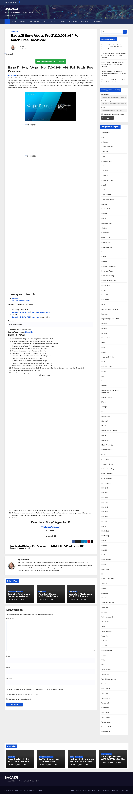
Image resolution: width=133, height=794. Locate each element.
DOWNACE (26, 312)
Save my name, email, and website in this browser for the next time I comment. (36, 689)
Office (103, 454)
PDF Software (106, 483)
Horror (103, 371)
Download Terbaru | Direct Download (50, 61)
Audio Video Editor (107, 199)
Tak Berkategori (107, 617)
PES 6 (103, 526)
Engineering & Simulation (110, 319)
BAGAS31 (11, 9)
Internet (104, 386)
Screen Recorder (107, 579)
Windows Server (107, 722)
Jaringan (104, 407)
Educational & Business (109, 309)
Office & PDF (105, 459)
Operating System (107, 464)
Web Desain (105, 689)
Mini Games (105, 426)
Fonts (103, 343)
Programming (106, 560)
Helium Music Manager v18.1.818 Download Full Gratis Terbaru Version (112, 64)
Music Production (107, 445)
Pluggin (104, 545)
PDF (44, 21)
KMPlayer (15, 298)
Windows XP (105, 732)
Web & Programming (108, 679)
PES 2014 (104, 493)
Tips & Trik (105, 622)
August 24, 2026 (15, 765)
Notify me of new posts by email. (20, 699)
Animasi (104, 166)
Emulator (104, 314)
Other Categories (107, 474)
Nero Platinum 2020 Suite (21, 301)
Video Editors (106, 669)
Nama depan (105, 94)
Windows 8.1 (105, 712)
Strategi (104, 612)
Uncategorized (106, 650)
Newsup (30, 790)
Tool (103, 626)
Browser (104, 214)
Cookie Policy (87, 790)
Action (103, 137)
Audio (103, 190)
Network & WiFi (106, 450)
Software (104, 607)
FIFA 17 (104, 323)
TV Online (104, 646)
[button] (127, 21)
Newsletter (106, 790)
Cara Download (106, 223)
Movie (103, 435)
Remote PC (105, 569)
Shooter (104, 588)
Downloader (105, 285)
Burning (104, 218)
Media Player (106, 416)
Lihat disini (29, 332)
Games (62, 21)
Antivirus (104, 175)
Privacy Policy (115, 790)
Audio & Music (106, 194)
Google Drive (45, 312)
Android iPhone (106, 161)
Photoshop (105, 536)
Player (103, 540)
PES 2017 (104, 507)
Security (104, 583)
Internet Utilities (106, 397)
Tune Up (104, 636)
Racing (103, 564)
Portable (104, 550)
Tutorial (104, 641)
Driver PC (104, 295)
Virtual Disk (105, 674)
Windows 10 (105, 698)
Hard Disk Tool (106, 366)
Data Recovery (106, 247)
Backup (104, 204)
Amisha (22, 46)
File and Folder (106, 338)
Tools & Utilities (106, 631)
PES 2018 (104, 512)
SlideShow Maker (107, 603)
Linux (103, 411)
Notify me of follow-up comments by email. (24, 694)
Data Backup (105, 242)
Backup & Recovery (108, 209)
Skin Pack (104, 598)
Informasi (97, 21)
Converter (11, 591)
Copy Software (106, 237)
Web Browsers (106, 684)
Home (14, 21)
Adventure (105, 151)
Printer (103, 555)
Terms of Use (124, 790)
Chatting (104, 228)
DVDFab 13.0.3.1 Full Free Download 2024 (67, 546)
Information (105, 381)
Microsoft (104, 421)
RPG (103, 574)
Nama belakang (106, 101)
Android (104, 156)
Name (9, 656)
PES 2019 (104, 517)
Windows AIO (106, 717)
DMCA (94, 790)
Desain (23, 21)
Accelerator (105, 132)
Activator (85, 21)
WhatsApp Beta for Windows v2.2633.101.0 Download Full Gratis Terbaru (113, 73)
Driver (103, 290)
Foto (103, 347)
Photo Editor (105, 531)
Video (103, 665)
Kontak (100, 790)
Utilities (103, 655)
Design (103, 257)
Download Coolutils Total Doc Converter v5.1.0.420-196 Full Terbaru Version (111, 47)
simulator (104, 593)
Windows (73, 21)
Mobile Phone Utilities (109, 431)
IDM (102, 376)
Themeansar (38, 790)
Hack (103, 362)
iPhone (103, 402)
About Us (78, 790)
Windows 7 (105, 703)
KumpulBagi (16, 312)
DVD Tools (105, 300)
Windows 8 (105, 708)
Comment (10, 619)
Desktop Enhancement (109, 266)
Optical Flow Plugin (108, 469)
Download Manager (108, 276)
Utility (103, 660)
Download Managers (108, 280)
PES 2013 (53, 21)
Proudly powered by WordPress (14, 790)
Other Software (106, 478)
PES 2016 (104, 502)
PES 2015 (104, 497)
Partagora (35, 312)
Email (8, 667)
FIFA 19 (104, 333)
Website (9, 678)
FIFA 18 (104, 328)
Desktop (104, 261)
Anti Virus (104, 171)
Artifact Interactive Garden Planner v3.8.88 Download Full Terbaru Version (113, 56)
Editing (103, 304)
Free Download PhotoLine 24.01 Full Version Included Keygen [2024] (28, 547)
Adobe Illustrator (107, 147)
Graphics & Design (107, 357)
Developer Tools (107, 271)
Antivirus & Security (108, 180)
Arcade (103, 185)
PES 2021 (104, 521)
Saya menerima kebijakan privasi (113, 114)
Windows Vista (106, 727)
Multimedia (34, 21)
